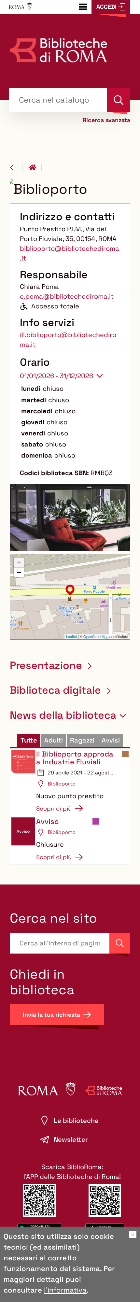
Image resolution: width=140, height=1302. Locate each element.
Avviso (47, 821)
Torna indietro (16, 167)
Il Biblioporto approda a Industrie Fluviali (74, 757)
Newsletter (71, 1139)
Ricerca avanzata (106, 120)
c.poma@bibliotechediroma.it (67, 296)
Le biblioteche (76, 1120)
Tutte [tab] (29, 740)
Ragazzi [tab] (82, 740)
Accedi (106, 6)
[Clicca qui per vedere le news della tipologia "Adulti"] (125, 755)
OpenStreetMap (95, 636)
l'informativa (65, 1290)
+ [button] (19, 562)
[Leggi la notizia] (23, 781)
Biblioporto (62, 783)
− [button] (19, 572)
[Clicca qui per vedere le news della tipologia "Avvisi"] (95, 822)
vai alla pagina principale (35, 167)
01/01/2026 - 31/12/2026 (56, 376)
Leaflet (71, 636)
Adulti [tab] (53, 740)
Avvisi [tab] (111, 740)
